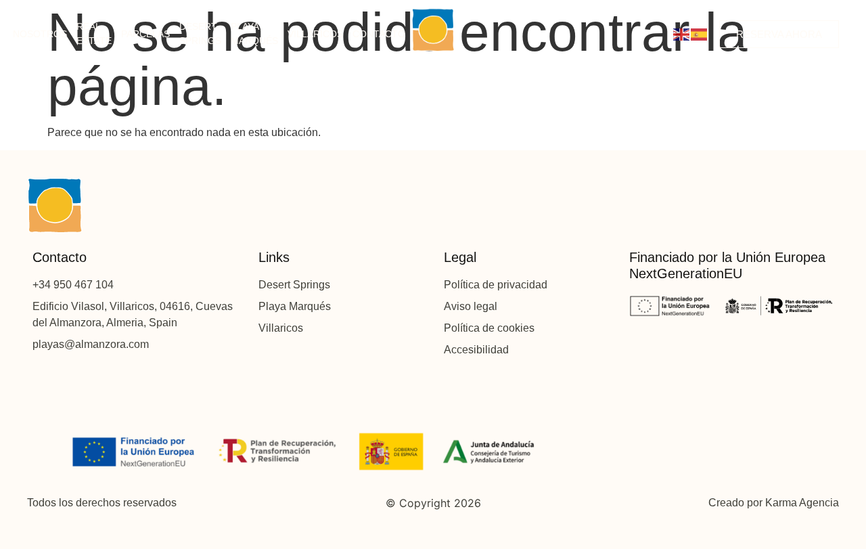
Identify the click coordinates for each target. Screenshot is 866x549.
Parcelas (145, 33)
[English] (682, 34)
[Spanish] (699, 34)
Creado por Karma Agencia (773, 502)
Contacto (378, 33)
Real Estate (94, 33)
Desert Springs (200, 33)
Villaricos (315, 33)
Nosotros (40, 33)
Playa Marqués (254, 33)
